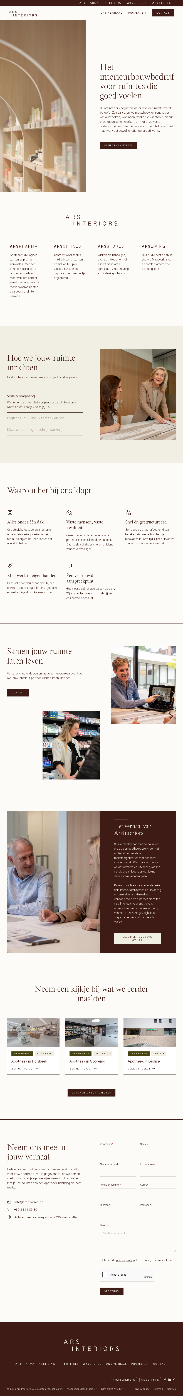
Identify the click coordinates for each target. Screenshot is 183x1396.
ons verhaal (111, 13)
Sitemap (158, 1389)
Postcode (146, 1205)
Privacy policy (141, 1389)
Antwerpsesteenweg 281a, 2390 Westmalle (45, 1217)
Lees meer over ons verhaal (138, 939)
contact (162, 13)
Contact (18, 693)
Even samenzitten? (118, 145)
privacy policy (124, 1260)
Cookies (171, 1389)
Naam (144, 1144)
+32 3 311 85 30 (25, 1209)
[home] (23, 12)
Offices (69, 1364)
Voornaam (106, 1144)
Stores (92, 1364)
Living (47, 1364)
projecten (137, 13)
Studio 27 (91, 1389)
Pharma (25, 1364)
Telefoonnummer (110, 1185)
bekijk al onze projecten (91, 1093)
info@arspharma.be (28, 1202)
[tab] (45, 402)
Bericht (105, 1225)
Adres (144, 1185)
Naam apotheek (109, 1164)
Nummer (105, 1205)
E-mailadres (147, 1164)
